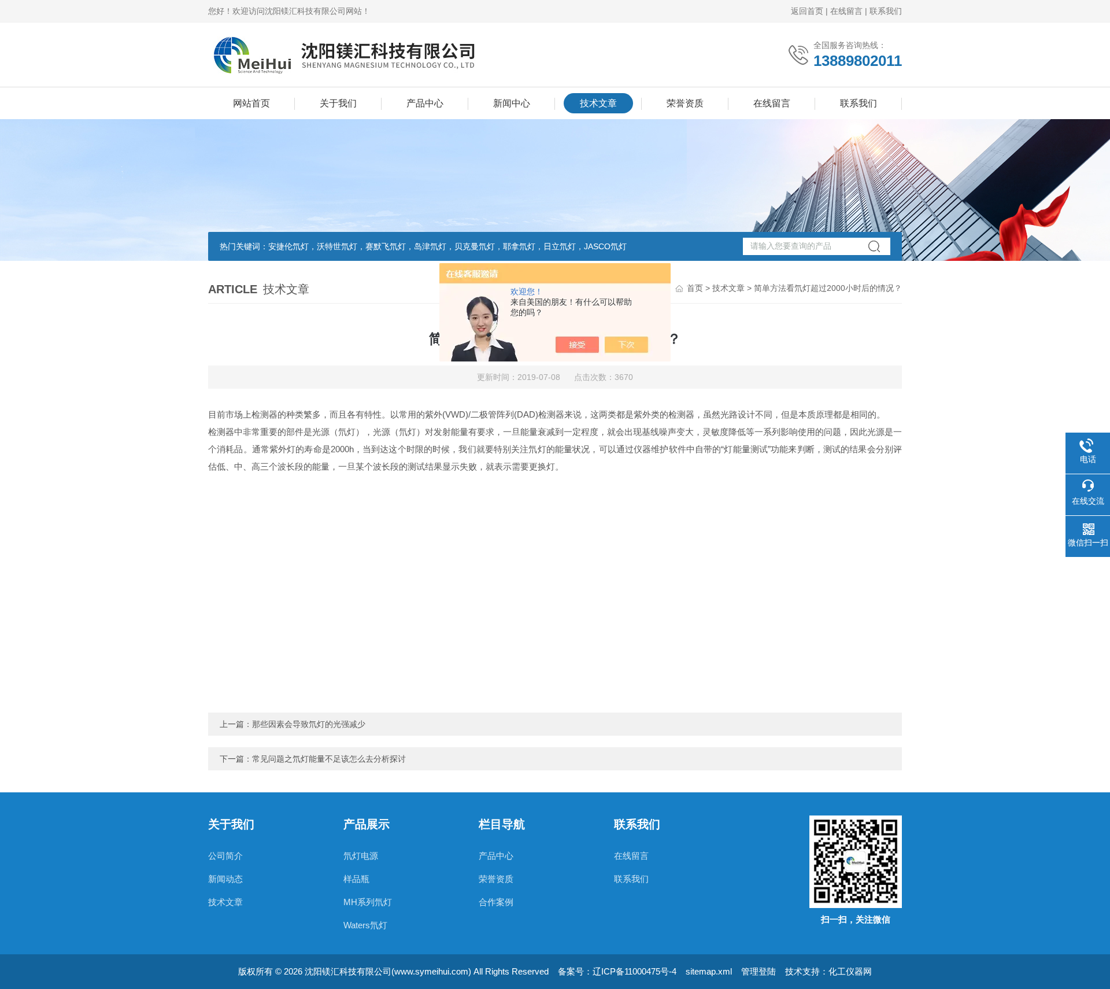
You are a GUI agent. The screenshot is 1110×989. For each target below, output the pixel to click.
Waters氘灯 (365, 925)
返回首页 (807, 11)
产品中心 (424, 103)
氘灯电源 (360, 856)
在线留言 (846, 11)
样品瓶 (356, 879)
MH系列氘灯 (367, 902)
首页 (695, 288)
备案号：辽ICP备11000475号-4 (617, 971)
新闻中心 (511, 103)
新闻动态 (225, 879)
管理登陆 (758, 971)
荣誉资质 (685, 103)
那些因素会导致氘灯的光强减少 (308, 724)
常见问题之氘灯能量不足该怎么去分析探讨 (329, 758)
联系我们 (886, 11)
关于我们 (338, 103)
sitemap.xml (709, 971)
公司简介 (225, 856)
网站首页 (251, 103)
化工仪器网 (850, 971)
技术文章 (598, 103)
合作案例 (496, 902)
